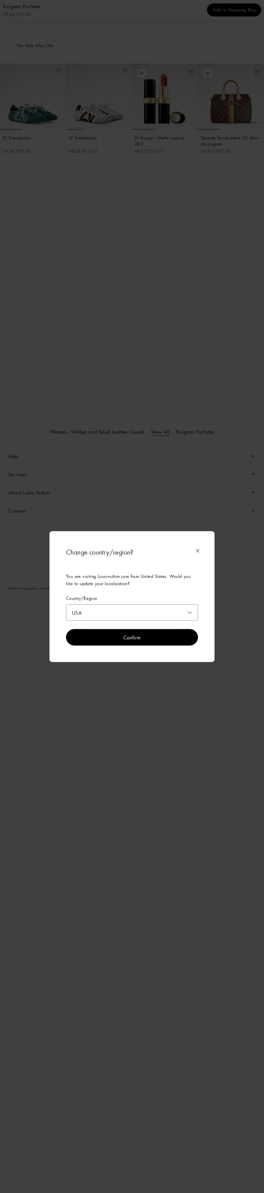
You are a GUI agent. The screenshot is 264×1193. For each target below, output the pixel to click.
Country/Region (81, 598)
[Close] (198, 551)
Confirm (132, 637)
